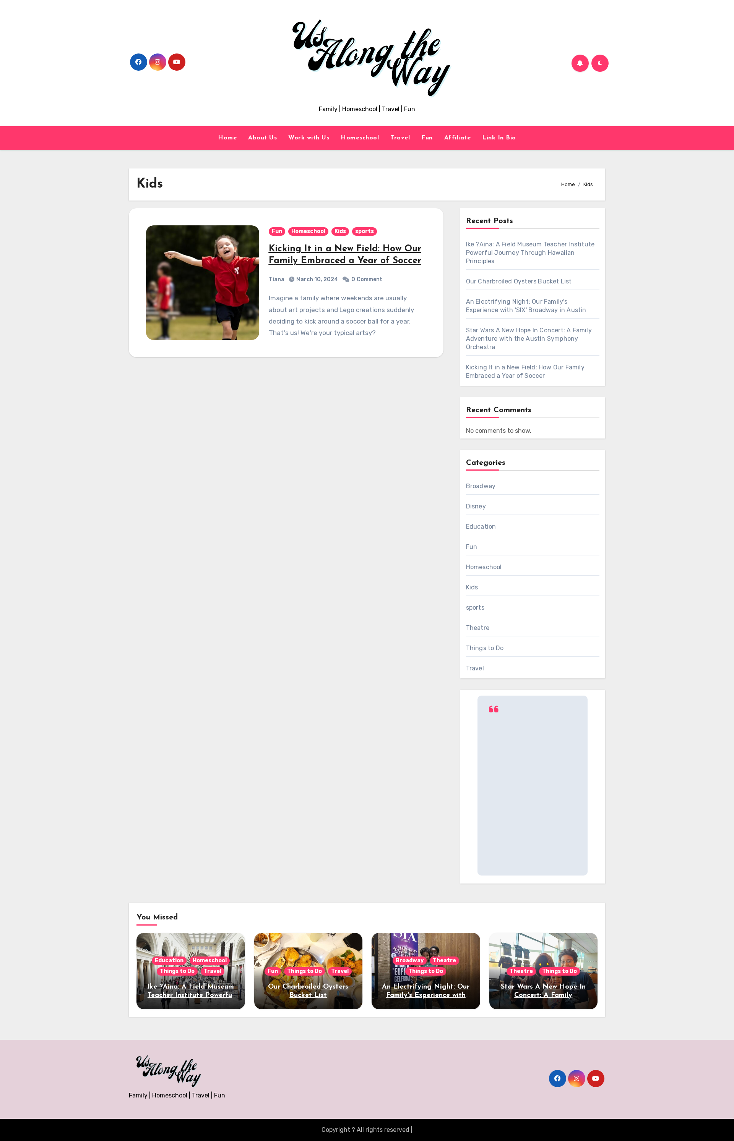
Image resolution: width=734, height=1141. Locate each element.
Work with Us (308, 138)
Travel (400, 138)
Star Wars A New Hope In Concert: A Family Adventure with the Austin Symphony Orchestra (529, 339)
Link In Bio (499, 138)
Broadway (481, 486)
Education (481, 526)
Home (227, 138)
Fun (427, 138)
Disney (476, 506)
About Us (262, 138)
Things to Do (484, 648)
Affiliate (457, 138)
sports (364, 231)
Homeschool (360, 138)
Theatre (477, 627)
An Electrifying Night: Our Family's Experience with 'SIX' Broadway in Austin (425, 995)
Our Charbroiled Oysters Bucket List (519, 281)
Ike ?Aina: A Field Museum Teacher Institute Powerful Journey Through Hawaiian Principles (530, 253)
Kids (340, 231)
